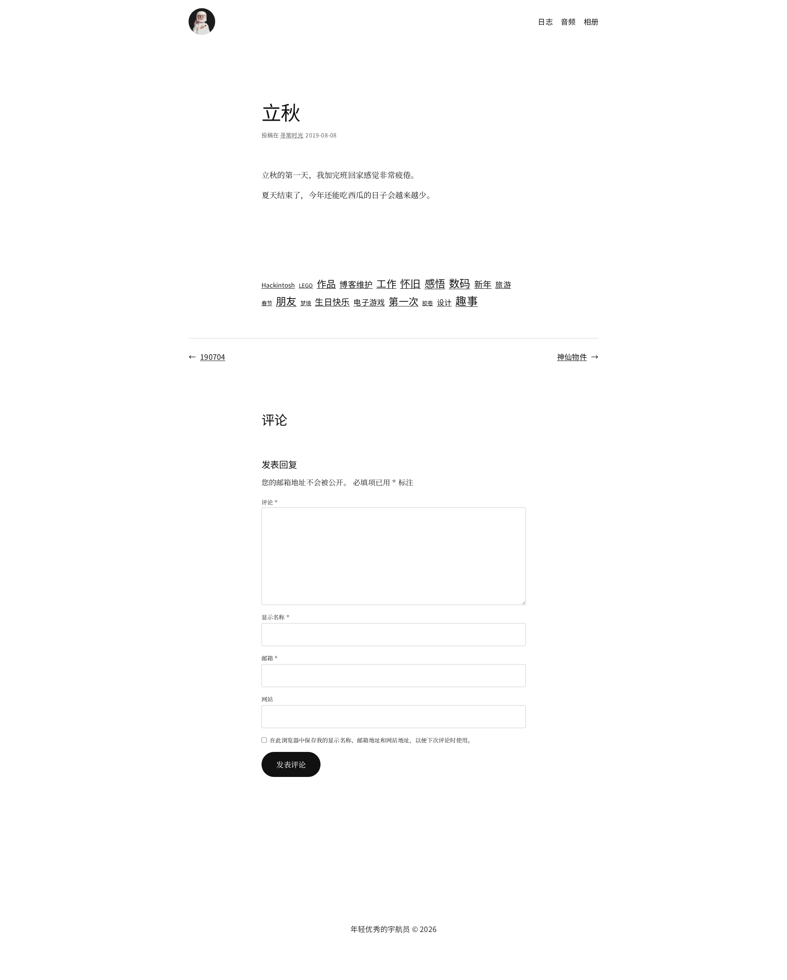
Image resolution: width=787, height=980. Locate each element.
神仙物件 (572, 356)
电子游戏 (369, 301)
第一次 (404, 301)
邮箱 (270, 658)
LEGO (306, 285)
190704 (212, 356)
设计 (444, 302)
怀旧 (410, 283)
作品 (326, 283)
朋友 (286, 300)
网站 (267, 699)
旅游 (503, 284)
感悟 (435, 283)
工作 (386, 283)
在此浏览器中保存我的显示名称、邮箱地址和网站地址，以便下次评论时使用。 (371, 740)
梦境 (305, 303)
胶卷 (427, 303)
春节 (267, 303)
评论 (270, 502)
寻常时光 (291, 135)
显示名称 (275, 617)
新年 (482, 284)
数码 (459, 283)
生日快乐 (332, 301)
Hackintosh (278, 284)
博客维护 (356, 284)
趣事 (466, 300)
